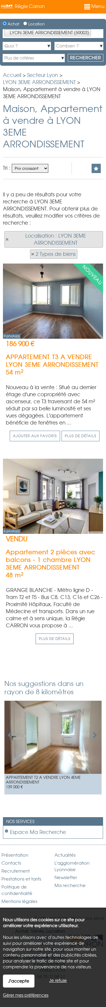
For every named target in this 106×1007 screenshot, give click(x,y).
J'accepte (18, 981)
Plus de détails (80, 436)
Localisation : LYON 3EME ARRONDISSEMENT (55, 239)
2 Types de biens (56, 254)
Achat (12, 24)
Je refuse (58, 980)
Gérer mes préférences (25, 995)
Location (36, 24)
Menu (97, 6)
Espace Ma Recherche (38, 832)
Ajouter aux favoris (35, 436)
